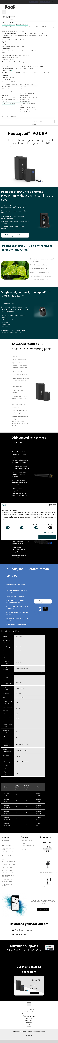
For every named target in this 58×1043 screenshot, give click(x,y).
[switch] (22, 527)
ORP (2, 213)
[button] (27, 930)
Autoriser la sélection (28, 537)
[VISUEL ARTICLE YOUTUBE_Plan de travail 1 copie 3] (49, 944)
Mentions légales (41, 1031)
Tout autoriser (47, 537)
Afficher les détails (49, 532)
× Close (12, 16)
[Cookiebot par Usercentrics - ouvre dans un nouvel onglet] (50, 505)
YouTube (37, 950)
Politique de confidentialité (32, 1031)
